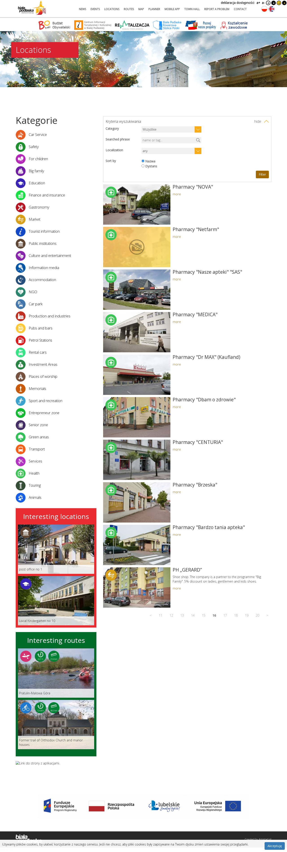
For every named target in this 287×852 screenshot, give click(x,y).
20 (257, 615)
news (82, 9)
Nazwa (150, 161)
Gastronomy (38, 207)
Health (33, 473)
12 (171, 615)
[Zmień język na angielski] (271, 9)
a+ (258, 2)
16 (214, 615)
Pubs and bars (40, 328)
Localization (114, 150)
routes (129, 9)
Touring (34, 485)
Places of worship (42, 376)
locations (111, 9)
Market (34, 219)
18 (236, 615)
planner (154, 9)
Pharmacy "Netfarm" (196, 229)
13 (182, 615)
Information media (43, 267)
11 (160, 615)
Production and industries (49, 315)
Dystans (151, 166)
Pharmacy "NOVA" (193, 187)
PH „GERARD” (187, 570)
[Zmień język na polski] (264, 9)
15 (203, 615)
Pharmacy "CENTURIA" (198, 442)
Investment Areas (42, 364)
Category (112, 128)
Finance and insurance (46, 195)
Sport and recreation (45, 400)
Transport (36, 449)
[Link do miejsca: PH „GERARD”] (136, 587)
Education (36, 182)
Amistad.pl (265, 839)
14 (193, 615)
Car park (35, 303)
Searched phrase (118, 139)
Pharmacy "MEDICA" (195, 314)
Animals (34, 497)
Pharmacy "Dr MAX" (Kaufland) (206, 357)
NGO (32, 291)
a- (263, 2)
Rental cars (37, 352)
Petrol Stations (40, 340)
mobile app (172, 9)
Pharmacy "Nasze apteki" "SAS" (207, 272)
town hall (192, 9)
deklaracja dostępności (237, 2)
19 (246, 615)
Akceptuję (274, 846)
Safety (33, 146)
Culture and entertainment (49, 255)
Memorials (37, 388)
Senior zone (38, 424)
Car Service (37, 134)
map (141, 9)
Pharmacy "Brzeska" (195, 485)
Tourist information (44, 231)
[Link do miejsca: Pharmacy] (136, 204)
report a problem (216, 9)
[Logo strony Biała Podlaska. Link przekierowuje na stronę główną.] (32, 8)
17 (225, 615)
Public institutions (42, 243)
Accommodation (42, 279)
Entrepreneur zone (43, 412)
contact (240, 9)
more (177, 194)
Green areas (38, 436)
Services (35, 461)
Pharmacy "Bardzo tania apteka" (209, 527)
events (95, 9)
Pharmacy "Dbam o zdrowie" (204, 399)
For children (38, 158)
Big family (36, 170)
